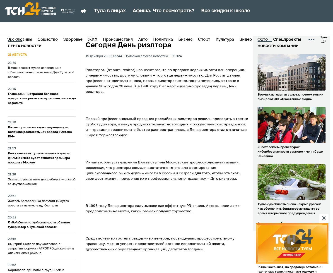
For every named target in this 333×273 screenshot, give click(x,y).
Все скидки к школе (225, 10)
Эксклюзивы (19, 40)
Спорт (204, 40)
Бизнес (185, 40)
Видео (245, 40)
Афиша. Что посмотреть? (163, 10)
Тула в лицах (110, 10)
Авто (143, 40)
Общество (48, 40)
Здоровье (72, 40)
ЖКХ (92, 40)
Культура (225, 40)
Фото (262, 40)
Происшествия (118, 40)
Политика (163, 40)
